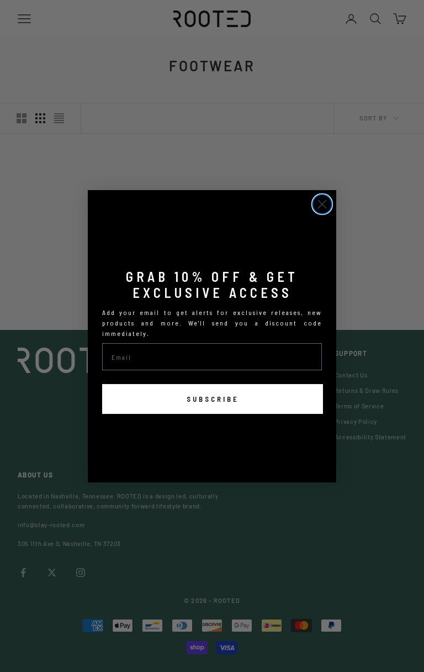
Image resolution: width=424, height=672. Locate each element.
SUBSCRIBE (213, 399)
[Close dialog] (322, 204)
